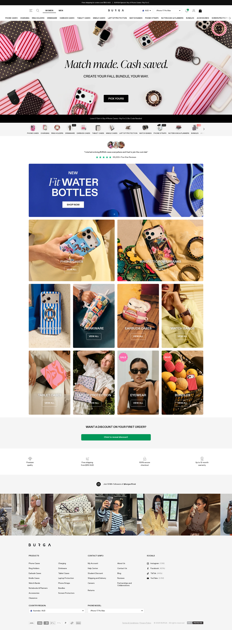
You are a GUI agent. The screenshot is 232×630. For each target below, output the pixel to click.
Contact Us (122, 568)
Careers (91, 583)
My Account (93, 563)
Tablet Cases (83, 18)
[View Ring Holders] (57, 127)
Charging (24, 18)
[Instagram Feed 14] (74, 515)
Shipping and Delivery (97, 578)
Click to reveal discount (116, 437)
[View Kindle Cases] (111, 127)
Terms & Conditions (130, 623)
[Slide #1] (121, 109)
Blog (119, 573)
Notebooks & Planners (172, 18)
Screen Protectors (66, 593)
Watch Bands (135, 18)
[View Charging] (44, 127)
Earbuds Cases (67, 18)
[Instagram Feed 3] (199, 515)
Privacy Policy (145, 623)
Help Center (93, 568)
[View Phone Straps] (159, 127)
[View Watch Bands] (145, 127)
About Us (121, 563)
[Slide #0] (111, 109)
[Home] (116, 10)
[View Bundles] (194, 127)
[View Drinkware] (69, 127)
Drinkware (52, 18)
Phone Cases (11, 18)
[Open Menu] (31, 10)
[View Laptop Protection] (128, 127)
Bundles (190, 18)
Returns (91, 590)
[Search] (38, 10)
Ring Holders (38, 18)
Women (49, 11)
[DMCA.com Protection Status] (195, 623)
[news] (187, 10)
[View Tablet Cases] (98, 127)
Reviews (120, 578)
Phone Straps (152, 18)
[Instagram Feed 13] (32, 515)
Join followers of (119, 484)
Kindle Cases (99, 18)
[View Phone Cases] (32, 127)
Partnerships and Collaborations (124, 584)
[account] (194, 10)
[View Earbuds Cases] (83, 127)
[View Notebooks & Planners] (178, 127)
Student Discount (95, 573)
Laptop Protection (117, 18)
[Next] (227, 18)
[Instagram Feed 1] (116, 515)
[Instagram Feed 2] (158, 515)
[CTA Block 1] (116, 190)
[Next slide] (201, 129)
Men (61, 11)
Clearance (33, 598)
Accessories (203, 18)
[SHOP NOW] (116, 68)
